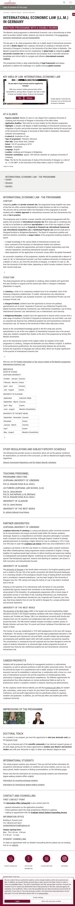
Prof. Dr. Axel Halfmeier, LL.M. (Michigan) (19, 494)
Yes (19, 98)
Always (29, 98)
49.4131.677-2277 (15, 823)
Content (8, 179)
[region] (37, 385)
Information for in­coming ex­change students (20, 780)
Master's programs (29, 12)
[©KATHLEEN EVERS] (14, 718)
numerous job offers (53, 688)
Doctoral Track (11, 740)
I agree (17, 901)
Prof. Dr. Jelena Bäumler (12, 491)
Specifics (8, 186)
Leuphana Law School (32, 544)
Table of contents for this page (15, 7)
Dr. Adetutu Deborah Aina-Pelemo (16, 512)
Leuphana (6, 12)
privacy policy (43, 893)
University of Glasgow (14, 569)
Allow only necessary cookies (51, 901)
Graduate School (16, 12)
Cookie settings (38, 897)
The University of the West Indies (16, 611)
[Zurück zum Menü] (4, 273)
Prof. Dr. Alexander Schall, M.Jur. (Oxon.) (19, 484)
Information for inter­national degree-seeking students (24, 785)
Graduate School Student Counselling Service (49, 812)
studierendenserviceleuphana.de (16, 825)
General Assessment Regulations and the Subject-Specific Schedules (29, 462)
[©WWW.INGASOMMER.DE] (37, 718)
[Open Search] (64, 2)
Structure (8, 183)
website (15, 845)
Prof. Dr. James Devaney (12, 504)
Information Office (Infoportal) (18, 803)
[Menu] (70, 2)
